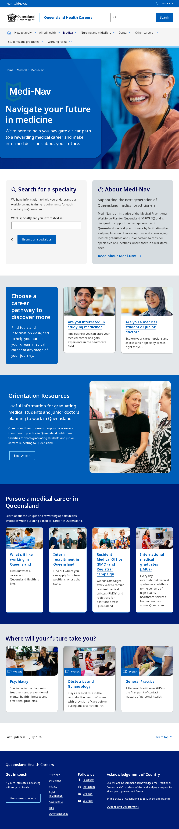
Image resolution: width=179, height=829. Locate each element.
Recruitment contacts (23, 798)
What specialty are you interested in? (37, 218)
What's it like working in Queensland (21, 559)
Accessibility (56, 801)
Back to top (161, 737)
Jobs (51, 807)
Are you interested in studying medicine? (86, 324)
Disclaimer (55, 780)
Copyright (54, 774)
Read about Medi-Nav (117, 255)
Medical (22, 70)
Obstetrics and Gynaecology (81, 684)
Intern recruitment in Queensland (66, 559)
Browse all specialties (37, 239)
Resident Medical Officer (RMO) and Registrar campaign (110, 564)
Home (9, 70)
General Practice (140, 681)
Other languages (58, 813)
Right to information (56, 793)
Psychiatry (19, 681)
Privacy (53, 786)
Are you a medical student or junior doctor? (141, 327)
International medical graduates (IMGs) (152, 562)
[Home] (9, 32)
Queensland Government (123, 806)
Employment (22, 456)
